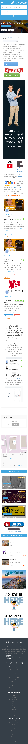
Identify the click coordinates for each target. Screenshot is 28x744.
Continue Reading (9, 271)
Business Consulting (14, 723)
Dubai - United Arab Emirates (14, 699)
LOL (17, 234)
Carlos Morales (8, 214)
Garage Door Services (14, 720)
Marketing (14, 727)
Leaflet (24, 452)
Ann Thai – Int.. (14, 540)
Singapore (14, 709)
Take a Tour (14, 682)
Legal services (14, 739)
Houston (14, 703)
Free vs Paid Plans (14, 679)
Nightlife (6, 498)
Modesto (9, 37)
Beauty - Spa (7, 483)
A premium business (13, 75)
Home (4, 37)
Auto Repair (7, 410)
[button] (4, 21)
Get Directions (8, 458)
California (14, 705)
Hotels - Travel (7, 514)
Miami (14, 713)
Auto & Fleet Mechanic (14, 528)
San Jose (13, 545)
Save (4, 30)
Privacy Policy (14, 690)
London (14, 695)
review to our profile (18, 187)
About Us (14, 684)
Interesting (9, 234)
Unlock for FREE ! (12, 64)
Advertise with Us (14, 673)
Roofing (14, 741)
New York (14, 697)
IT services (14, 737)
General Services (14, 729)
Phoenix (14, 711)
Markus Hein (7, 296)
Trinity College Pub (8, 500)
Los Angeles (14, 701)
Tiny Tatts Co (6, 485)
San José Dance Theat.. (16, 550)
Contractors (14, 731)
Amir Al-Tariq (7, 255)
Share (11, 30)
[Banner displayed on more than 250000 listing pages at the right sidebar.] (14, 601)
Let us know (7, 193)
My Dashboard (14, 669)
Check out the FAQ (14, 677)
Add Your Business (14, 671)
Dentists (14, 725)
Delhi (14, 707)
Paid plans (20, 176)
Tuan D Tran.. (13, 559)
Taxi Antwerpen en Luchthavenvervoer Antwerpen (14, 516)
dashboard (17, 378)
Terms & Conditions (14, 688)
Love (8, 236)
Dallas (14, 715)
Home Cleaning (14, 733)
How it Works (14, 675)
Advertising (14, 735)
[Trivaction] (14, 579)
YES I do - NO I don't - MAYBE (14, 147)
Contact (14, 686)
